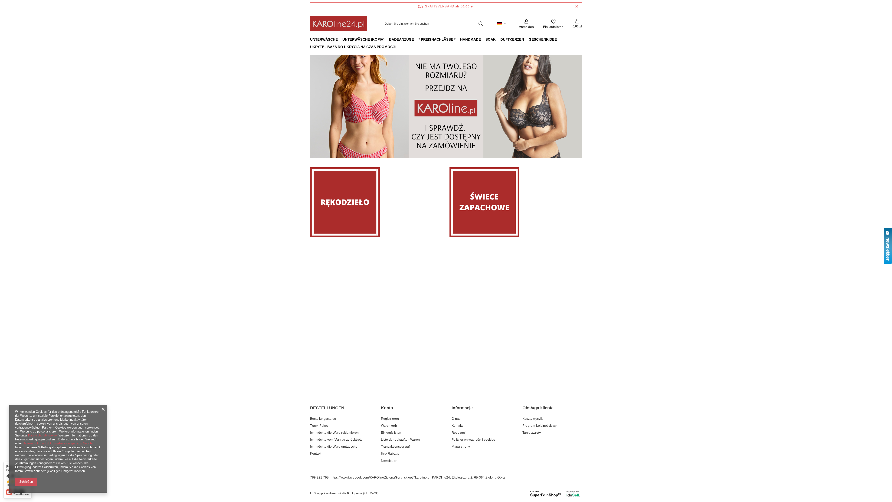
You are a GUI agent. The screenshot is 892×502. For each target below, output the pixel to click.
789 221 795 (319, 477)
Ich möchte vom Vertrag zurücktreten (337, 439)
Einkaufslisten (391, 432)
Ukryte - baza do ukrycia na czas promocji (353, 47)
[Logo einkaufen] (338, 23)
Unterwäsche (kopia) (363, 39)
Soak (490, 39)
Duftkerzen (512, 39)
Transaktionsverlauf (395, 446)
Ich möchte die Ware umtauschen (334, 446)
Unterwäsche (324, 39)
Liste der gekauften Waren (400, 439)
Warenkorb (389, 425)
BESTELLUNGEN (327, 408)
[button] (582, 106)
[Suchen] (480, 24)
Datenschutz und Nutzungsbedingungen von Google (57, 443)
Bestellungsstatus (323, 418)
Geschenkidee (543, 39)
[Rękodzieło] (376, 202)
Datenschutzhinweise (42, 435)
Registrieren (390, 418)
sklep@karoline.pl (417, 477)
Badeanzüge (401, 39)
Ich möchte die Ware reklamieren (334, 432)
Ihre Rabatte (390, 453)
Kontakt (315, 453)
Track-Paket (319, 425)
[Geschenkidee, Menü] (559, 39)
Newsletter (389, 460)
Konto (387, 408)
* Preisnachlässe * (437, 39)
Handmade (470, 39)
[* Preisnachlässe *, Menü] (458, 39)
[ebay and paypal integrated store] (555, 493)
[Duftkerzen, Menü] (526, 39)
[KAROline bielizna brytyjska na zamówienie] (446, 106)
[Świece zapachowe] (515, 202)
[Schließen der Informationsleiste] (577, 6)
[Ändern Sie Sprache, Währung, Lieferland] (501, 23)
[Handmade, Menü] (483, 39)
